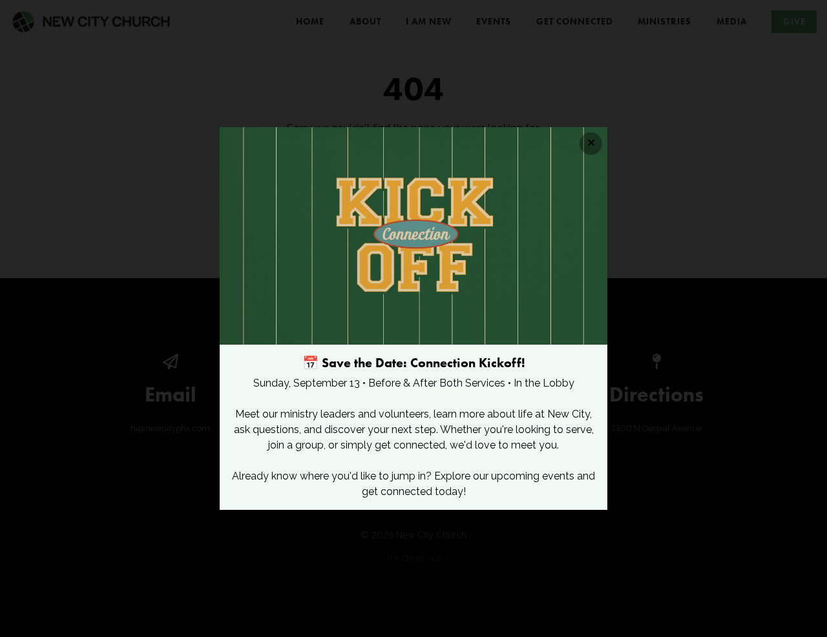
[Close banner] (591, 143)
